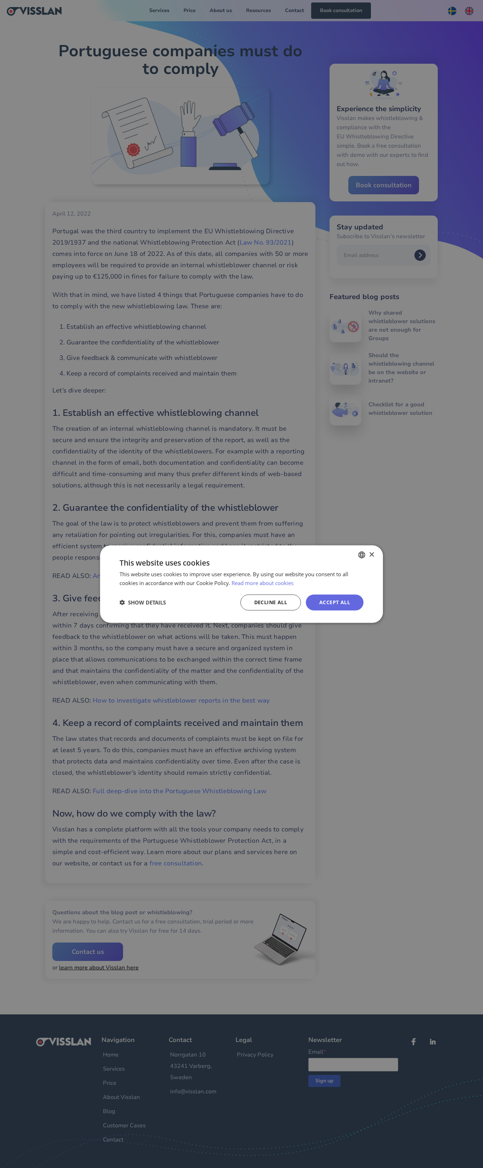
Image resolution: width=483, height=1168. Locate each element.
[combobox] (361, 555)
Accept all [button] (334, 602)
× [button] (371, 554)
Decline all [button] (270, 602)
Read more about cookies (262, 582)
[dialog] (241, 584)
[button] (143, 602)
